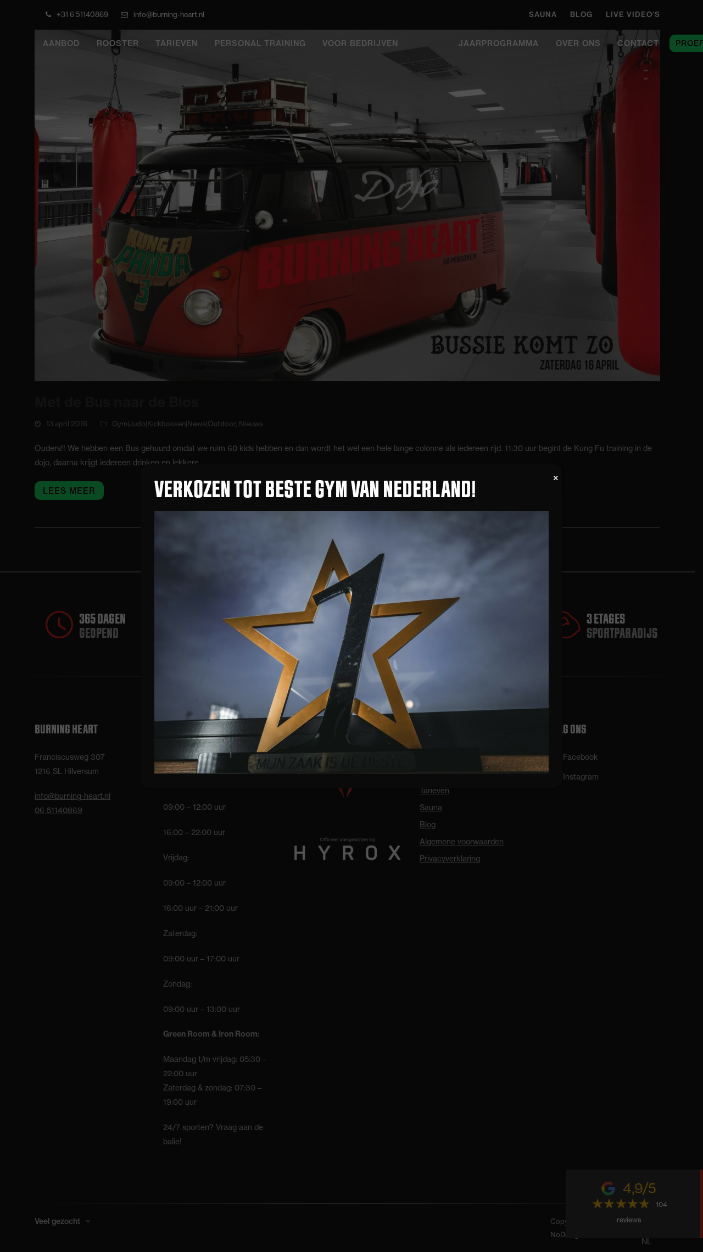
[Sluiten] (555, 478)
